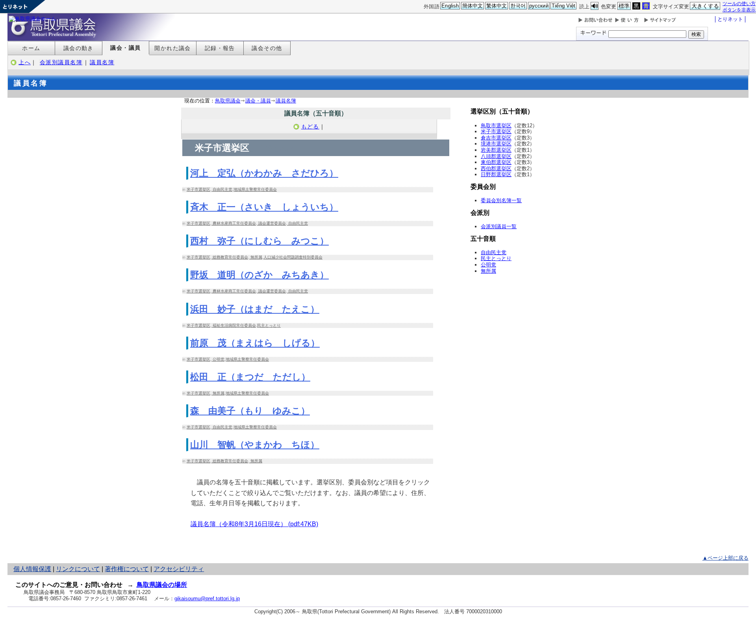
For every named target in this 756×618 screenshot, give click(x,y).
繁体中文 (496, 6)
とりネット (730, 19)
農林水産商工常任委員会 (233, 223)
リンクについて (78, 569)
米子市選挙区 (198, 189)
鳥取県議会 (228, 101)
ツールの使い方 (739, 3)
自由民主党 (221, 189)
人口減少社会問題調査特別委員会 (292, 257)
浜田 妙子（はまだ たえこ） (254, 309)
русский (538, 6)
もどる (310, 126)
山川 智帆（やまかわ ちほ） (254, 444)
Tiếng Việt (563, 6)
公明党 (217, 359)
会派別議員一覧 (499, 226)
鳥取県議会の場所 (162, 584)
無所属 (255, 257)
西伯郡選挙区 (496, 168)
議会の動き (78, 48)
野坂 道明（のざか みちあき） (259, 275)
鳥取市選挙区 (496, 125)
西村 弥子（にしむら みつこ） (259, 241)
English (450, 6)
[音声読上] (594, 6)
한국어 (518, 6)
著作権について (127, 569)
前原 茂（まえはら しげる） (255, 343)
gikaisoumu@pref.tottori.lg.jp (207, 598)
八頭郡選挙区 (496, 156)
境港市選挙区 (496, 144)
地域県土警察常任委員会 (255, 189)
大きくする (705, 6)
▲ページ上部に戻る (725, 558)
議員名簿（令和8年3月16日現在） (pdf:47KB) (254, 524)
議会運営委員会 (271, 223)
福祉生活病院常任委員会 (233, 325)
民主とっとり (269, 325)
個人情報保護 (32, 569)
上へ (25, 62)
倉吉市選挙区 (496, 138)
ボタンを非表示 (739, 9)
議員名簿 (102, 62)
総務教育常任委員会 (229, 257)
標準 (624, 6)
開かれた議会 (172, 48)
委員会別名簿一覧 (501, 200)
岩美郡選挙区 (496, 150)
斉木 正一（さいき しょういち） (264, 207)
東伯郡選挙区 (496, 162)
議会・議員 (125, 48)
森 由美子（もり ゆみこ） (250, 411)
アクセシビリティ (179, 569)
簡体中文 (472, 6)
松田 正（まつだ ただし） (250, 377)
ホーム (31, 48)
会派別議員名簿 (61, 62)
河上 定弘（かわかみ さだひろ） (264, 173)
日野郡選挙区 (496, 174)
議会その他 (267, 48)
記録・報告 (220, 48)
